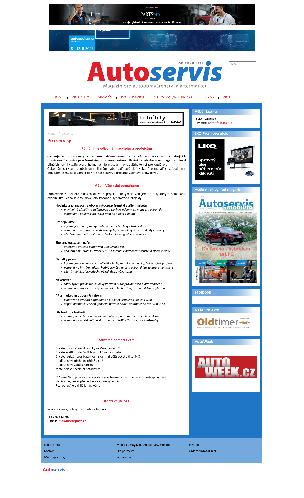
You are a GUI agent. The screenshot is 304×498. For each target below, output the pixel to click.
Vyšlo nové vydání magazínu (219, 190)
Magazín (105, 97)
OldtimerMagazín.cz (202, 451)
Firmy (209, 97)
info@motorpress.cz (72, 421)
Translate (226, 123)
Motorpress (52, 445)
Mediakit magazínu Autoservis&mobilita (144, 445)
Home (58, 97)
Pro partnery (125, 451)
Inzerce (194, 445)
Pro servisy (66, 133)
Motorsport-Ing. (55, 457)
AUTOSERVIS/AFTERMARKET (174, 97)
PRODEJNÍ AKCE (133, 97)
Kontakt (49, 451)
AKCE (227, 97)
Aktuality (80, 97)
